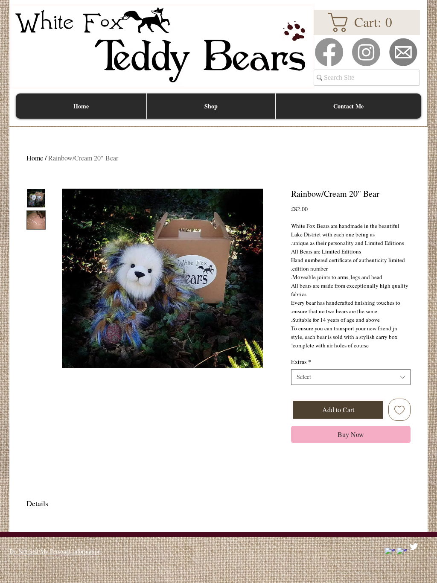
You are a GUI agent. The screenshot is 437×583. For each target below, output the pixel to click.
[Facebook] (329, 52)
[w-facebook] (390, 552)
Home (34, 157)
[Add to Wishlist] (399, 410)
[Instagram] (366, 52)
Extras (301, 362)
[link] (366, 22)
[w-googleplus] (402, 552)
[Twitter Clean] (414, 546)
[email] (403, 52)
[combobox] (351, 377)
